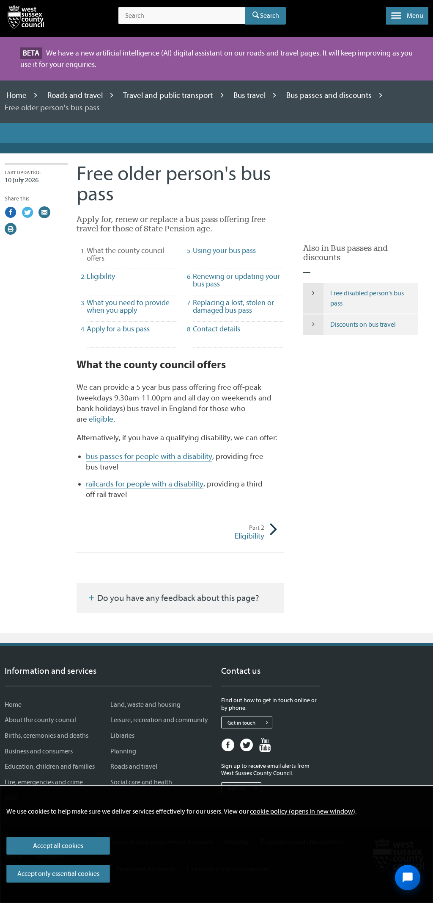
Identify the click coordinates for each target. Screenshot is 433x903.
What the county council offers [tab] (125, 254)
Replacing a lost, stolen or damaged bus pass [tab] (233, 306)
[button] (407, 16)
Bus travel (250, 95)
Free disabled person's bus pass (367, 298)
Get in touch (241, 723)
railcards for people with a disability (144, 484)
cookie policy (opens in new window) (302, 811)
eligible (101, 419)
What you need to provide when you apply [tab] (128, 306)
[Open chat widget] (407, 877)
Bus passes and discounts (329, 95)
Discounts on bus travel (363, 324)
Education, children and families (50, 766)
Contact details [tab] (216, 329)
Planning (123, 751)
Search (269, 15)
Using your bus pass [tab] (224, 250)
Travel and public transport (168, 95)
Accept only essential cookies (58, 874)
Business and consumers (39, 751)
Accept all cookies (58, 846)
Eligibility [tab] (101, 276)
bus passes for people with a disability (149, 456)
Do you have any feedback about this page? (177, 598)
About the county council (40, 720)
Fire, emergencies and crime (44, 782)
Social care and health (141, 782)
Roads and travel (75, 95)
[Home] (26, 18)
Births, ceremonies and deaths (46, 735)
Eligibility (249, 532)
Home (17, 95)
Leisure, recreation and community (159, 720)
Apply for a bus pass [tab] (118, 329)
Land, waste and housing (145, 705)
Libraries (122, 735)
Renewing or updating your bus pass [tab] (236, 280)
